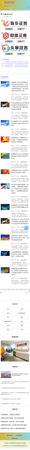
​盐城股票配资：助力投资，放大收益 (11, 403)
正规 (22, 329)
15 (8, 289)
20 (21, 289)
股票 (22, 325)
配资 (8, 325)
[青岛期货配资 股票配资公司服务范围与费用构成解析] (6, 374)
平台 (22, 321)
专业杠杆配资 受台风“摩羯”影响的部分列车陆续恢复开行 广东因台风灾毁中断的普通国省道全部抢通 (20, 106)
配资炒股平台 (8, 321)
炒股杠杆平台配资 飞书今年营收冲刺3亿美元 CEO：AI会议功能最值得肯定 (20, 238)
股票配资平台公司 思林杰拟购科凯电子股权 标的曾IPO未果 (19, 156)
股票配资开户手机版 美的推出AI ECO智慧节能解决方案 (19, 206)
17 (14, 289)
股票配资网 (9, 435)
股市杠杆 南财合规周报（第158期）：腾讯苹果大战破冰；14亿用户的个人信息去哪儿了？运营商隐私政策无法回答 (19, 188)
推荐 (8, 313)
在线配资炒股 (14, 438)
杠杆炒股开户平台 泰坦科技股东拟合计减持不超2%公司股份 (20, 123)
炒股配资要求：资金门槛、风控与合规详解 (12, 421)
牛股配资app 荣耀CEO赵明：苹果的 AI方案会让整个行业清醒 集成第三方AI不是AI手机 (19, 271)
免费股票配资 (19, 435)
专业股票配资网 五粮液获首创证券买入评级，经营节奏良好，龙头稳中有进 (19, 254)
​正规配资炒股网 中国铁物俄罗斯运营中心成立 (13, 388)
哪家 (22, 317)
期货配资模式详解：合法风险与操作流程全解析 (14, 425)
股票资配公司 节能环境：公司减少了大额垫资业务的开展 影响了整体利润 (19, 140)
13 (3, 289)
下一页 (27, 291)
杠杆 (8, 309)
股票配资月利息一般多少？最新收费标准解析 (13, 428)
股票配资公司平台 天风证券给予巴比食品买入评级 (19, 171)
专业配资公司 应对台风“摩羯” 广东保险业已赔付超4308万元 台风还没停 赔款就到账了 (20, 221)
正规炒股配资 (21, 313)
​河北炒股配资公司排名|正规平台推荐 (11, 399)
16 (11, 289)
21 (24, 289)
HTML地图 (23, 443)
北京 (8, 329)
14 (6, 289)
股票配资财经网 (18, 445)
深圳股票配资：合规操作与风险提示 (10, 414)
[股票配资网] (8, 2)
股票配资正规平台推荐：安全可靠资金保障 (12, 418)
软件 (8, 317)
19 (19, 289)
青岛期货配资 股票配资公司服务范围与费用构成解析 (20, 374)
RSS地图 (18, 443)
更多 (26, 14)
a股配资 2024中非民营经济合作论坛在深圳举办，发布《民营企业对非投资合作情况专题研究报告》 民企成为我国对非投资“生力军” (19, 86)
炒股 (22, 309)
